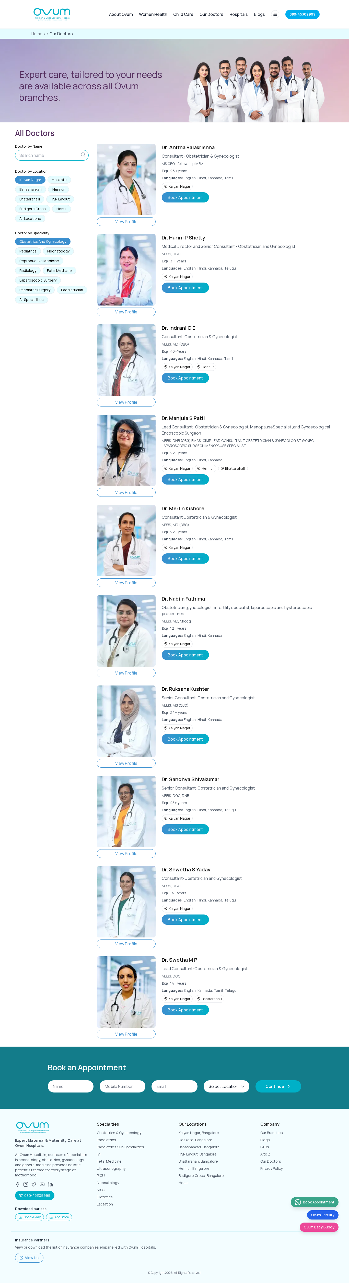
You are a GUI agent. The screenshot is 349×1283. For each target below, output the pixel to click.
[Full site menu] (275, 14)
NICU (101, 1189)
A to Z (265, 1154)
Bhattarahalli (29, 199)
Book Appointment (185, 197)
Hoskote (59, 179)
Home (36, 33)
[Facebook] (17, 1184)
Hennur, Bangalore (194, 1168)
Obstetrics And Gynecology (42, 241)
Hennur (58, 189)
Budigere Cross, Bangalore (201, 1175)
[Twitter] (34, 1184)
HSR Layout (60, 199)
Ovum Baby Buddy (319, 1227)
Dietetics (105, 1197)
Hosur (61, 208)
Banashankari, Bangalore (199, 1147)
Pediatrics (28, 251)
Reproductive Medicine (39, 260)
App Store (61, 1217)
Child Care (183, 14)
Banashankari (30, 189)
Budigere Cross (32, 208)
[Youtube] (42, 1184)
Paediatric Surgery (34, 289)
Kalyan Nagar (30, 179)
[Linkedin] (50, 1184)
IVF (99, 1154)
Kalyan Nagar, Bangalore (199, 1132)
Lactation (105, 1204)
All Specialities (31, 299)
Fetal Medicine (59, 270)
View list (32, 1257)
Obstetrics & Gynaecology (119, 1132)
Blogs (259, 14)
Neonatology (58, 251)
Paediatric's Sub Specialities (120, 1147)
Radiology (27, 270)
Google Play (32, 1217)
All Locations (30, 218)
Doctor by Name (28, 146)
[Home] (52, 14)
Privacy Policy (271, 1168)
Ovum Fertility (322, 1214)
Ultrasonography (111, 1168)
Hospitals (238, 14)
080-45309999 (37, 1195)
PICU (101, 1175)
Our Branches (271, 1132)
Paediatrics (106, 1139)
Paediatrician (72, 289)
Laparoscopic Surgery (37, 280)
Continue (274, 1086)
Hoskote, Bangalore (195, 1139)
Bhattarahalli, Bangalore (198, 1161)
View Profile (126, 221)
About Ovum (121, 14)
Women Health (153, 14)
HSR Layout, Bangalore (198, 1154)
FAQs (264, 1147)
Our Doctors (211, 14)
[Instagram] (25, 1184)
